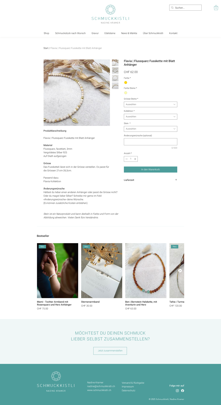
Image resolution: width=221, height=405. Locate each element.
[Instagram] (177, 391)
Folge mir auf (176, 386)
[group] (110, 277)
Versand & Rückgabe (133, 383)
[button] (216, 7)
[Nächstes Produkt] (180, 270)
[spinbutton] (131, 159)
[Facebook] (182, 391)
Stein (127, 123)
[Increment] (135, 159)
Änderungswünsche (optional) (138, 135)
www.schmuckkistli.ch (99, 390)
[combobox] (150, 104)
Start (45, 48)
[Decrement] (126, 159)
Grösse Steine (131, 98)
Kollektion (129, 111)
